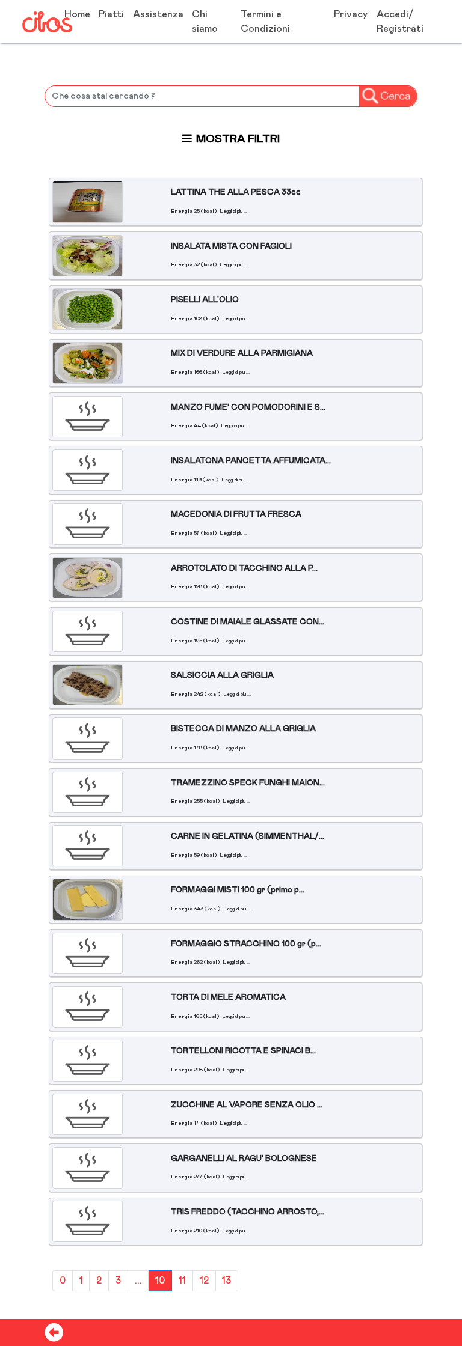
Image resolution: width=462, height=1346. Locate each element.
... (138, 1280)
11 (182, 1280)
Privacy (351, 14)
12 (204, 1280)
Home (77, 14)
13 (226, 1280)
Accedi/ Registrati (400, 22)
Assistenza (158, 14)
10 (160, 1280)
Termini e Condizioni (265, 22)
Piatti (111, 14)
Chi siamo (205, 22)
